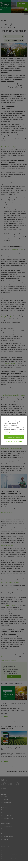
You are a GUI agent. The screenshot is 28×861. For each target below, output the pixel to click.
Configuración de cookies (14, 441)
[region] (14, 430)
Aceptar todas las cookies (14, 437)
